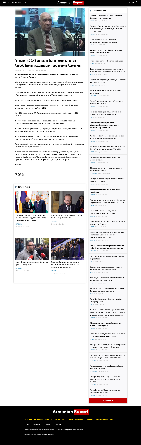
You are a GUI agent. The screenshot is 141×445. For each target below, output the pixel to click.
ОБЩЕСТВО (93, 74)
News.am (18, 165)
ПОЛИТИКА (19, 224)
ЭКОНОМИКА (93, 95)
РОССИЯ (92, 63)
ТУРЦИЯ (92, 21)
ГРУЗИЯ (92, 85)
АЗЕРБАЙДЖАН (93, 173)
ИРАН (91, 45)
